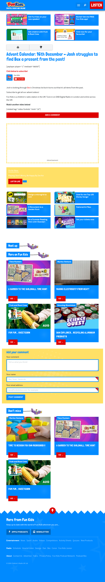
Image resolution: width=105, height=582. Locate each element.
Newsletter (42, 532)
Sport (29, 540)
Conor (54, 548)
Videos (42, 540)
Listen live (15, 181)
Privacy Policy (45, 556)
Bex (28, 87)
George (38, 548)
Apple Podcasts (20, 532)
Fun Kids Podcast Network (63, 556)
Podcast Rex (81, 556)
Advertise (28, 556)
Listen (96, 5)
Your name (11, 374)
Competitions (52, 540)
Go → (12, 298)
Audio (35, 540)
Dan (44, 548)
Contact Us (17, 556)
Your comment (12, 357)
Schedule (17, 548)
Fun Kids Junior (65, 548)
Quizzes (76, 540)
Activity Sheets (65, 540)
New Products (87, 540)
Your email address (14, 385)
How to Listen (28, 548)
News (23, 540)
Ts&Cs (35, 556)
